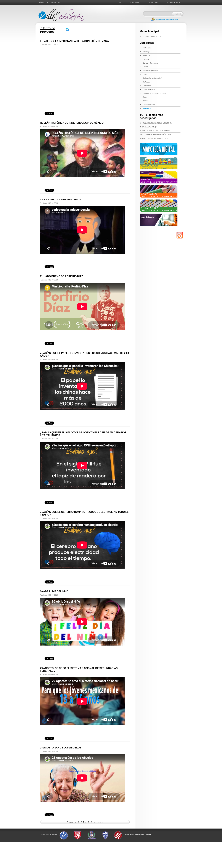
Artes (145, 97)
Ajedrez (145, 101)
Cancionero (147, 86)
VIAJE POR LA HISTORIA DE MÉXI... (155, 138)
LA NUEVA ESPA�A (148, 127)
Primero (70, 822)
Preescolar (147, 55)
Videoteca (147, 108)
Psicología (146, 52)
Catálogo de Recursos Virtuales (154, 93)
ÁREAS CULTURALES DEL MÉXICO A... (156, 123)
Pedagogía (147, 48)
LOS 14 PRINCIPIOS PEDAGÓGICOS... (156, 134)
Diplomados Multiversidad (152, 78)
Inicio (121, 2)
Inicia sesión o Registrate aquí (167, 19)
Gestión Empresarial (150, 70)
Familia (145, 67)
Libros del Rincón (149, 89)
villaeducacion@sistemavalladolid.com (138, 834)
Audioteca (146, 82)
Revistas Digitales (173, 2)
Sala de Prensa (153, 2)
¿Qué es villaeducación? (152, 36)
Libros (145, 74)
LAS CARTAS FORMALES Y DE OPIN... (156, 131)
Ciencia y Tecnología (150, 63)
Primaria (146, 59)
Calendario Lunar (149, 104)
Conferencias (135, 2)
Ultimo (100, 822)
